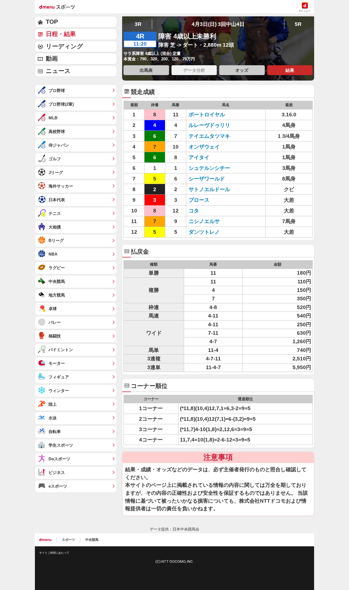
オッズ (241, 70)
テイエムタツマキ (212, 136)
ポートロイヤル (212, 114)
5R (298, 24)
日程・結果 (61, 34)
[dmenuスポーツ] (59, 6)
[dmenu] (45, 539)
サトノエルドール (212, 189)
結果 (289, 70)
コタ (212, 211)
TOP (52, 21)
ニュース (58, 70)
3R (138, 24)
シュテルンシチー (212, 168)
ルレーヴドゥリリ (212, 125)
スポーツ (68, 540)
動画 (52, 58)
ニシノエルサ (212, 221)
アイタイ (212, 157)
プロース (212, 200)
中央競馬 (91, 540)
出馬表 (146, 70)
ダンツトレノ (212, 232)
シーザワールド (212, 179)
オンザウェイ (212, 147)
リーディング (64, 46)
